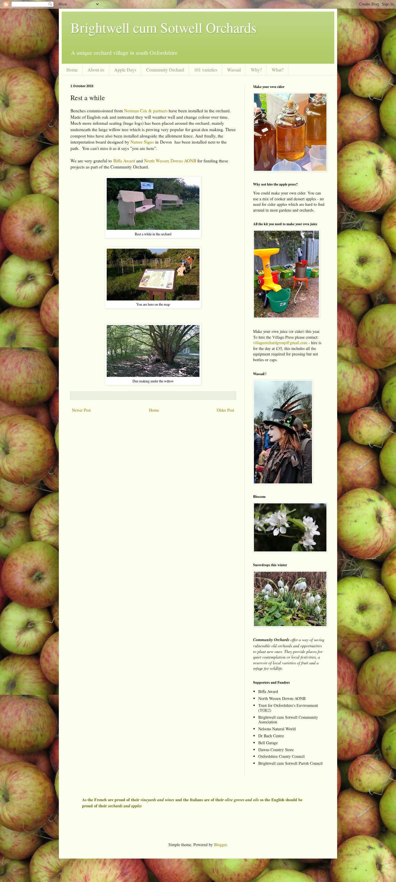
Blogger (220, 844)
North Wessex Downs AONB (170, 161)
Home (72, 70)
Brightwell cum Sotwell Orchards (163, 27)
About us (96, 70)
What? (278, 70)
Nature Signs (142, 142)
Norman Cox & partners (146, 110)
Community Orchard (165, 70)
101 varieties (205, 70)
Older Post (225, 410)
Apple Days (125, 70)
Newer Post (81, 410)
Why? (256, 70)
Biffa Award (124, 161)
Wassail (234, 70)
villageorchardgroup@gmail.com (280, 342)
